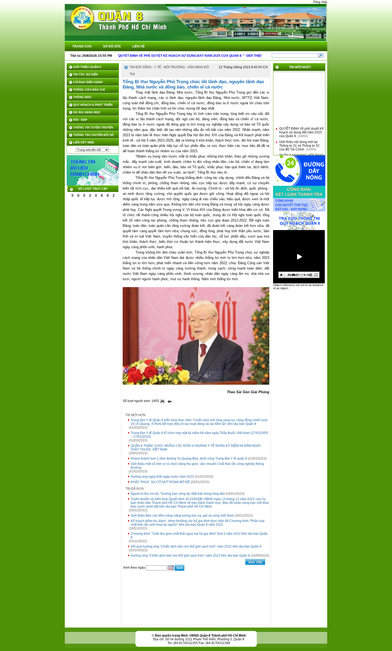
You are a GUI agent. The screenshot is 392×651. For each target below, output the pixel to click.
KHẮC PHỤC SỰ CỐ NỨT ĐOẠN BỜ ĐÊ (160, 482)
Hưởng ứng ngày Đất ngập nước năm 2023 (162, 477)
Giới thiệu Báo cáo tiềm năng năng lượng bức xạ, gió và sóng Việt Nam (182, 515)
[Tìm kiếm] (320, 55)
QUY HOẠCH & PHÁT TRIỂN (93, 104)
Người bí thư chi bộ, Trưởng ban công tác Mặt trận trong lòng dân (178, 494)
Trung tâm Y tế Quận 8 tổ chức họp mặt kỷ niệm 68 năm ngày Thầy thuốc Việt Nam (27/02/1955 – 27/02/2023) (199, 435)
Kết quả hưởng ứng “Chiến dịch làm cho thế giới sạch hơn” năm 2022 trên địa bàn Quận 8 (196, 546)
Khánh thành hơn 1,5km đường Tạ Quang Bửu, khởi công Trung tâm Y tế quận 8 (189, 458)
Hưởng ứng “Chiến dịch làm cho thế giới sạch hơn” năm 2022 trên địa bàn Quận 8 (190, 555)
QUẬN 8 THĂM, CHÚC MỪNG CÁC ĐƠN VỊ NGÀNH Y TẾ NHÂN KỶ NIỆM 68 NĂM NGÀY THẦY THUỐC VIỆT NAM (196, 447)
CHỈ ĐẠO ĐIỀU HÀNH (88, 82)
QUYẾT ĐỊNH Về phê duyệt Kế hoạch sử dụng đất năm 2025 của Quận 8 (301, 129)
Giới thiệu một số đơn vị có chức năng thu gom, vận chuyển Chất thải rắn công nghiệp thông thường (197, 465)
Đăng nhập (320, 2)
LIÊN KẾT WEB (83, 142)
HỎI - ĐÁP (80, 119)
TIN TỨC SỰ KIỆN (85, 74)
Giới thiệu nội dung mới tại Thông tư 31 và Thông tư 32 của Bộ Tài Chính (299, 142)
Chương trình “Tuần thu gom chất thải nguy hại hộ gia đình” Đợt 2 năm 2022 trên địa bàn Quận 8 (199, 535)
